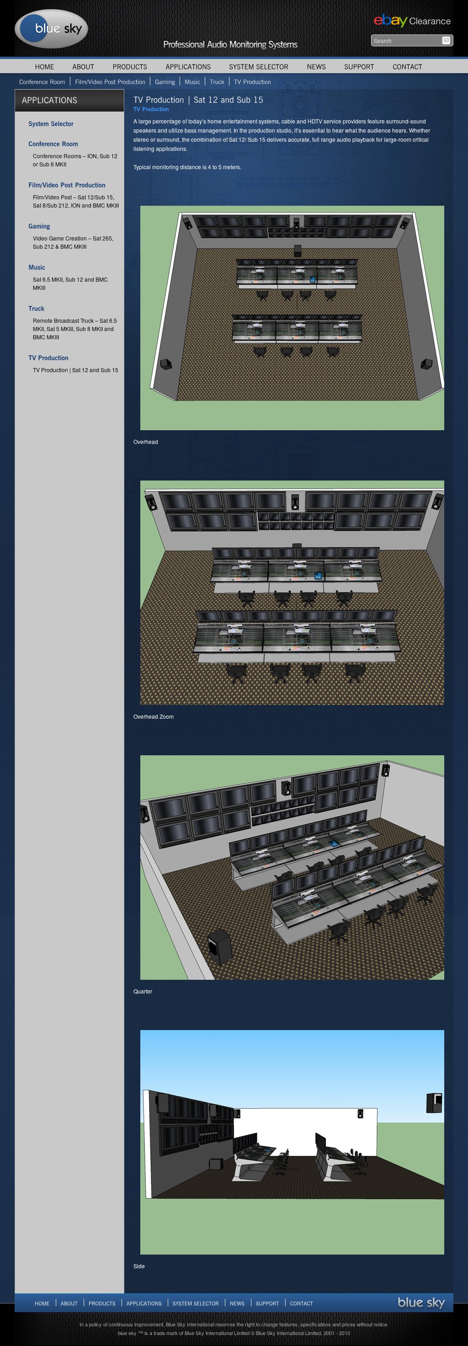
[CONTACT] (407, 66)
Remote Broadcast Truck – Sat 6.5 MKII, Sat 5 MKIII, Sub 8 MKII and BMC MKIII (75, 328)
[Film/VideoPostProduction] (110, 81)
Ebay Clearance (411, 21)
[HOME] (44, 66)
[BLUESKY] (52, 28)
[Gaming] (165, 81)
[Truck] (217, 81)
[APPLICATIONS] (188, 66)
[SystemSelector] (51, 123)
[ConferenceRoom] (42, 81)
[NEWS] (316, 66)
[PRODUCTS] (129, 66)
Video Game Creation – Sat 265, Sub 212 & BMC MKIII (73, 242)
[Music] (192, 81)
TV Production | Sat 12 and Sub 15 (75, 370)
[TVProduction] (252, 81)
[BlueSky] (421, 1302)
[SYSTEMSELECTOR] (259, 66)
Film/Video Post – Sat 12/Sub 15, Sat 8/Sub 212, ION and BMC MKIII (76, 201)
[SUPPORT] (359, 66)
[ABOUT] (83, 66)
